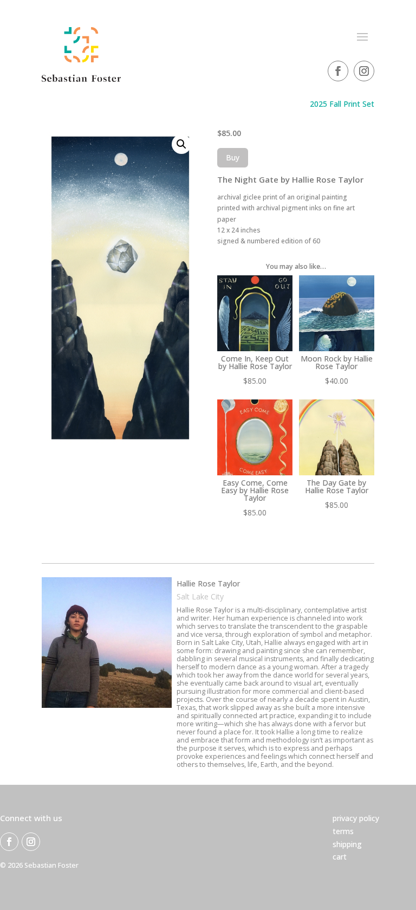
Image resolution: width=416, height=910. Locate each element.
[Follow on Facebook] (338, 71)
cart (340, 856)
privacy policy (356, 818)
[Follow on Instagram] (364, 71)
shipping (347, 844)
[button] (181, 144)
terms (343, 831)
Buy (232, 157)
